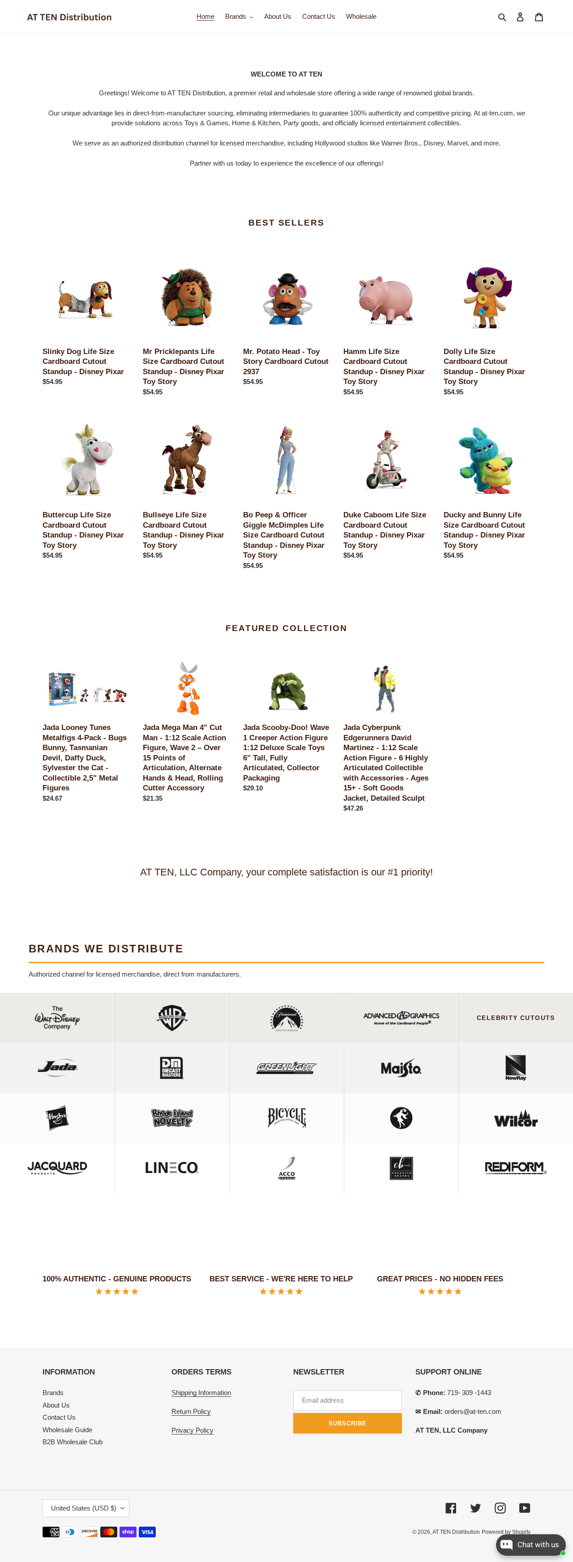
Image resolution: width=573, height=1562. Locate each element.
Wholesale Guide (67, 1430)
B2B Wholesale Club (73, 1442)
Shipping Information (201, 1392)
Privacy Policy (192, 1430)
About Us (56, 1405)
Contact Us (59, 1417)
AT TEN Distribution (456, 1532)
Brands (53, 1392)
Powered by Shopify (506, 1532)
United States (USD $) (83, 1508)
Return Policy (191, 1411)
